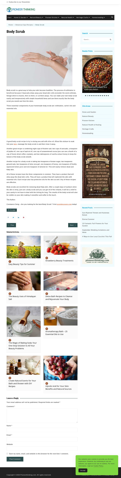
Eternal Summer (88, 219)
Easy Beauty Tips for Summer (22, 264)
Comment (11, 406)
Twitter (14, 217)
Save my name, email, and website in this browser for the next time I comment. (38, 454)
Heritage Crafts (82, 17)
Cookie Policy (98, 466)
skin (15, 144)
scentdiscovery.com (64, 204)
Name (9, 426)
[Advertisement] (42, 125)
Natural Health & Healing (91, 125)
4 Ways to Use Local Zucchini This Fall (97, 236)
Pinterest (24, 217)
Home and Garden (89, 112)
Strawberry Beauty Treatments (59, 260)
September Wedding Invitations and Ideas (95, 231)
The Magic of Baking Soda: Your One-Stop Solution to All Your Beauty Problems (23, 346)
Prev (12, 225)
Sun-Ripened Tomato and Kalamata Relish (95, 88)
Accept (82, 470)
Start (10, 17)
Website (10, 444)
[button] (85, 95)
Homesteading (97, 17)
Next (72, 225)
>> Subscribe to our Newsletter (18, 2)
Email (9, 435)
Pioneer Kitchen (51, 17)
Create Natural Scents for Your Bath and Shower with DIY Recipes (22, 383)
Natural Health (67, 17)
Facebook (8, 217)
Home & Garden (20, 17)
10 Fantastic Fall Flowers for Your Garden (95, 225)
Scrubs (12, 210)
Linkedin (19, 217)
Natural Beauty (36, 17)
